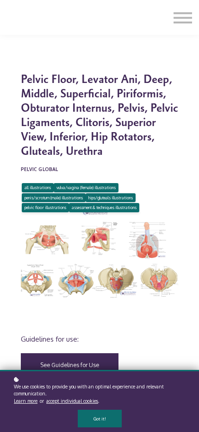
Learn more (25, 401)
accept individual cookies (72, 401)
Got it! (99, 418)
